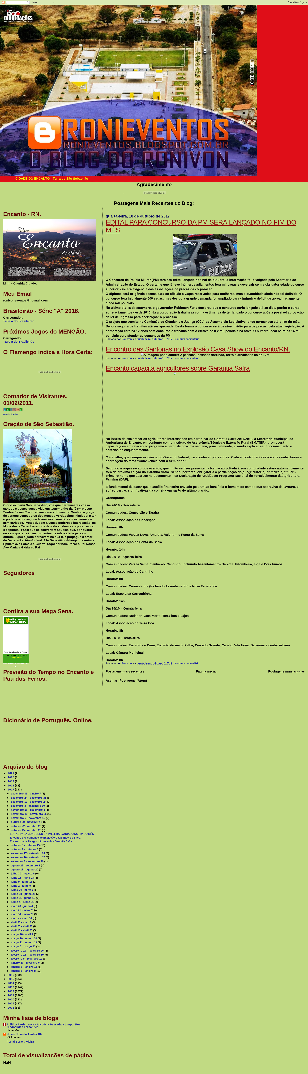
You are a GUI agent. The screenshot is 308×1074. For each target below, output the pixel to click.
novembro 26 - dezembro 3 (28, 809)
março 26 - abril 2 (22, 934)
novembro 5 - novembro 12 (28, 817)
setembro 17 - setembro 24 (28, 853)
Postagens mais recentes (125, 671)
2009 (11, 1003)
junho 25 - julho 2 (22, 889)
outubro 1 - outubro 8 (25, 849)
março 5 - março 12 (23, 946)
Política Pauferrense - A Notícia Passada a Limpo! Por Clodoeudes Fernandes (43, 1026)
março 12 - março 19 (24, 942)
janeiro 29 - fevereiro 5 (25, 962)
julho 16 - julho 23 (22, 877)
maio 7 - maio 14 (22, 918)
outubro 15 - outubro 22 (26, 830)
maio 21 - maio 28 (22, 910)
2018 (11, 785)
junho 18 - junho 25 (23, 893)
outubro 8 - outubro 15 (25, 845)
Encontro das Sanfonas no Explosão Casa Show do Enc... (45, 837)
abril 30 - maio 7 (21, 922)
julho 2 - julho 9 (21, 885)
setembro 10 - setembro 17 (28, 857)
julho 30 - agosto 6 (23, 873)
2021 (11, 773)
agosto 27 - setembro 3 (26, 865)
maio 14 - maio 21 (22, 914)
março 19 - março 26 (24, 938)
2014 (11, 983)
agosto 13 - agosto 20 (25, 869)
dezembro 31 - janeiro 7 (26, 793)
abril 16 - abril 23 (22, 930)
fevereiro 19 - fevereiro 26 (27, 950)
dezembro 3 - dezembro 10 (28, 805)
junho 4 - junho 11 (22, 901)
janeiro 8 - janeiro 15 (24, 966)
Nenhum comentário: (188, 339)
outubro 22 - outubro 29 (26, 826)
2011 (11, 995)
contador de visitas (10, 414)
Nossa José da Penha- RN (24, 1034)
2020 (11, 777)
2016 (11, 975)
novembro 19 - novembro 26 (29, 813)
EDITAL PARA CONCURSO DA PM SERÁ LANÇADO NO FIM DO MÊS (52, 833)
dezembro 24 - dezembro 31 (29, 797)
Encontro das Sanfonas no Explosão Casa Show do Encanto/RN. (198, 349)
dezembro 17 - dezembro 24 (29, 801)
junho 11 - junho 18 (23, 897)
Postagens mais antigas (286, 671)
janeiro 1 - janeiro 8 (23, 970)
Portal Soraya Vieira (20, 1041)
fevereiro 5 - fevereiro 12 (27, 958)
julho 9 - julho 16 (22, 881)
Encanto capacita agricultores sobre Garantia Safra (178, 368)
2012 (11, 991)
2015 (11, 979)
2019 (11, 781)
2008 (11, 1007)
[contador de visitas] (12, 410)
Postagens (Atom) (133, 680)
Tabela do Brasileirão (18, 321)
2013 (11, 987)
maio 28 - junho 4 (22, 906)
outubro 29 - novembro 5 (27, 821)
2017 (11, 789)
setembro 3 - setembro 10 (27, 861)
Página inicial (206, 671)
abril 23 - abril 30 (22, 926)
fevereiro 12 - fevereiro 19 (27, 954)
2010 (11, 999)
